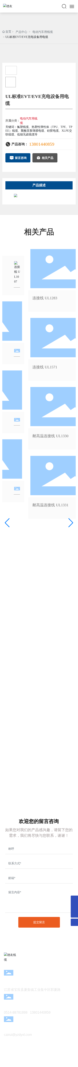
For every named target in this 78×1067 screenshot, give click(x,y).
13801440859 (41, 144)
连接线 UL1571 (43, 367)
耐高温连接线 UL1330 (49, 436)
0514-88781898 (15, 1012)
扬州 (47, 1061)
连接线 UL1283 (43, 298)
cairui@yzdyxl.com (18, 1034)
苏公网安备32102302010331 (39, 1057)
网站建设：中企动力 (32, 1061)
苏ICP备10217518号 (39, 1053)
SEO (54, 1061)
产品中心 (21, 31)
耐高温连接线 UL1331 (49, 505)
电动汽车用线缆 (42, 31)
